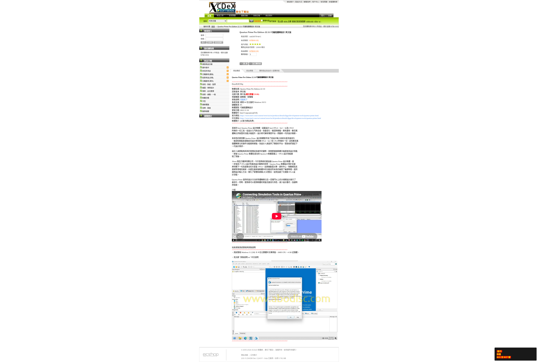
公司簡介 (253, 355)
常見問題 (324, 2)
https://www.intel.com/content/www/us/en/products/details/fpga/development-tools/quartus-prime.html (279, 116)
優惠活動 (244, 16)
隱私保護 (244, 355)
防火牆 (280, 21)
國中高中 (205, 68)
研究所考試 (206, 71)
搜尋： (205, 21)
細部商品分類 (207, 64)
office (316, 21)
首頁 (209, 16)
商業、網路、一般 (209, 95)
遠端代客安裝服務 (298, 21)
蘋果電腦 (205, 105)
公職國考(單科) (208, 81)
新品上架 (220, 16)
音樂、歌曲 (206, 108)
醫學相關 (205, 111)
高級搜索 (257, 21)
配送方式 (298, 2)
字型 (204, 101)
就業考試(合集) (208, 78)
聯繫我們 (307, 2)
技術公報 (256, 16)
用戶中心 (315, 2)
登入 (323, 16)
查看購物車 (333, 2)
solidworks (310, 21)
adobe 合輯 (287, 21)
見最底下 (243, 100)
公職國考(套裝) (208, 74)
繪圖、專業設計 (208, 88)
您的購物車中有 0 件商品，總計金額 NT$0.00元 (321, 26)
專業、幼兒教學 (208, 91)
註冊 (330, 16)
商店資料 (268, 16)
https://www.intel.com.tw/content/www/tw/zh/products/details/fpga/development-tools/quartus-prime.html (280, 118)
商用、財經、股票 (209, 84)
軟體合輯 (205, 98)
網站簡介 (290, 2)
